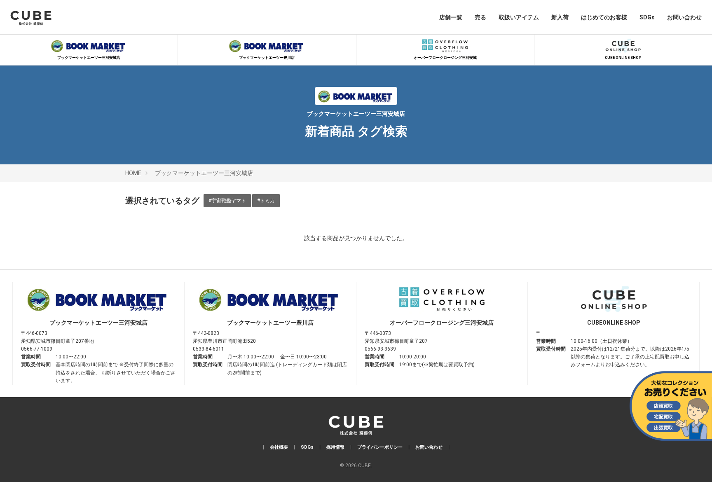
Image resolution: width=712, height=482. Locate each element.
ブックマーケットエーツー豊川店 (267, 58)
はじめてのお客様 (604, 17)
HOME (133, 173)
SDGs (647, 17)
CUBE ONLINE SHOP (623, 58)
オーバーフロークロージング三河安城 (445, 58)
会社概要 (279, 447)
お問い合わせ (684, 17)
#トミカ (266, 201)
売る (480, 17)
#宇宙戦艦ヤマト (227, 201)
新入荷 (560, 17)
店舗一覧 (450, 17)
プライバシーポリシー (380, 447)
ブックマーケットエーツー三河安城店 (88, 58)
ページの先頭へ (694, 464)
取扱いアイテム (519, 17)
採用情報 (335, 447)
